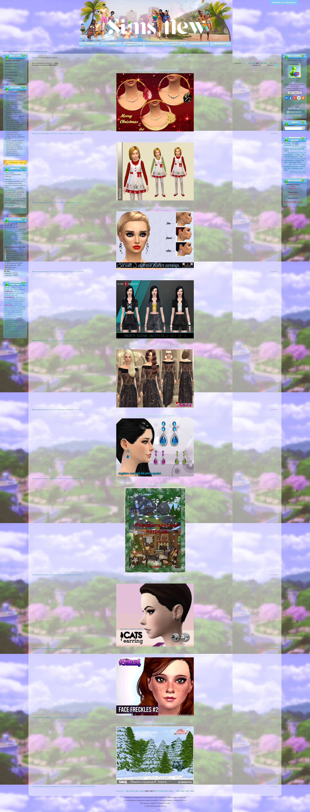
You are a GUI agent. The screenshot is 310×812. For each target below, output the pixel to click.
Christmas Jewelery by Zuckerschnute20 (155, 70)
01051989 (7, 313)
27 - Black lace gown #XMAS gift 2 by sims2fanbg (155, 346)
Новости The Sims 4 (13, 155)
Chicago (70, 133)
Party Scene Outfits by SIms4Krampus (155, 277)
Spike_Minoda (9, 293)
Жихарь (15, 239)
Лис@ (13, 287)
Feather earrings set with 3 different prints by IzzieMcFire (155, 208)
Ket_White (17, 315)
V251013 (7, 295)
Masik (16, 289)
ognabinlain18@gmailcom (13, 243)
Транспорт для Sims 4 (14, 147)
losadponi (16, 330)
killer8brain (8, 303)
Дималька (19, 297)
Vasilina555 (17, 237)
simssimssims (17, 305)
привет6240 (19, 293)
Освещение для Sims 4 (14, 124)
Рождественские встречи (155, 484)
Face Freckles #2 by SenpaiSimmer (155, 654)
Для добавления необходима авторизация (15, 210)
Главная (35, 57)
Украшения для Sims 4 (14, 149)
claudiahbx (8, 330)
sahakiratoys (21, 229)
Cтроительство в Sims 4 (14, 141)
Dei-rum (14, 295)
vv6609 (14, 322)
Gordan (19, 287)
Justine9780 (14, 299)
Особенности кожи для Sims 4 (41, 717)
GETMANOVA (15, 235)
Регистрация (37, 51)
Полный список (10, 336)
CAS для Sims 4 (11, 151)
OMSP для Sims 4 (12, 153)
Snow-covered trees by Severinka (155, 723)
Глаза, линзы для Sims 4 (14, 100)
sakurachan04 (17, 334)
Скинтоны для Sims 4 (13, 135)
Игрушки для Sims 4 (13, 110)
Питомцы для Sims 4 (13, 126)
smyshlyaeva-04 (9, 316)
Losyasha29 (17, 303)
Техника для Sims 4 (13, 145)
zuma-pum (8, 305)
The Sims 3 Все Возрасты (296, 158)
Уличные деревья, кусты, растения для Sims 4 (45, 786)
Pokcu (6, 299)
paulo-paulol (70, 478)
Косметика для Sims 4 (14, 112)
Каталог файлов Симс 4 (25, 51)
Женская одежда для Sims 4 (40, 340)
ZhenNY (22, 289)
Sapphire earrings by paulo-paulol (155, 415)
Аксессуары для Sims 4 (14, 96)
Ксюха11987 (8, 289)
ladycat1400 (21, 307)
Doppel (15, 301)
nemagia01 (8, 334)
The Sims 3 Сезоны (298, 172)
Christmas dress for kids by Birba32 (155, 139)
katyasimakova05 (10, 229)
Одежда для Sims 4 (12, 122)
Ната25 (21, 301)
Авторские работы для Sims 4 (40, 478)
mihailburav (8, 237)
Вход (42, 51)
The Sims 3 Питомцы (297, 164)
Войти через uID (295, 93)
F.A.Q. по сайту (299, 147)
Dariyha (16, 291)
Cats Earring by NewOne (155, 580)
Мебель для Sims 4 (12, 114)
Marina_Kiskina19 (10, 309)
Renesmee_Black (10, 307)
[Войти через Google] (299, 98)
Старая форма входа (295, 103)
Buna (21, 332)
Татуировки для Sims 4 (14, 143)
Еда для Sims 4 (11, 108)
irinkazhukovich (9, 324)
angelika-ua (8, 315)
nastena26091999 (10, 326)
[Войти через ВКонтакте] (286, 98)
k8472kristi (72, 648)
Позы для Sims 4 (12, 128)
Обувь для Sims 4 (12, 120)
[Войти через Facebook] (290, 98)
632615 (6, 235)
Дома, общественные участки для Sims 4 (12, 105)
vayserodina (21, 326)
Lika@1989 (8, 241)
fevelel (21, 239)
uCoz (158, 810)
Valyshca (7, 311)
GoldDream (8, 291)
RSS (45, 51)
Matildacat (21, 309)
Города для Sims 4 (12, 102)
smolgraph (20, 233)
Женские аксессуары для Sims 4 (41, 133)
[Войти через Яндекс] (294, 98)
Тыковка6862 (9, 231)
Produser (19, 311)
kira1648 (7, 332)
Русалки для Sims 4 (13, 130)
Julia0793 (7, 239)
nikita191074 (19, 231)
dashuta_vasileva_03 (11, 320)
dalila (69, 574)
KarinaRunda (9, 297)
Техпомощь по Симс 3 (297, 153)
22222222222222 (10, 233)
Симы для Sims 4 (12, 133)
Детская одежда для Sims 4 (40, 202)
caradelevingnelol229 (12, 328)
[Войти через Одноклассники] (303, 98)
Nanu (13, 311)
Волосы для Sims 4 (12, 98)
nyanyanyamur (9, 318)
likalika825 (15, 332)
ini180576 (7, 322)
